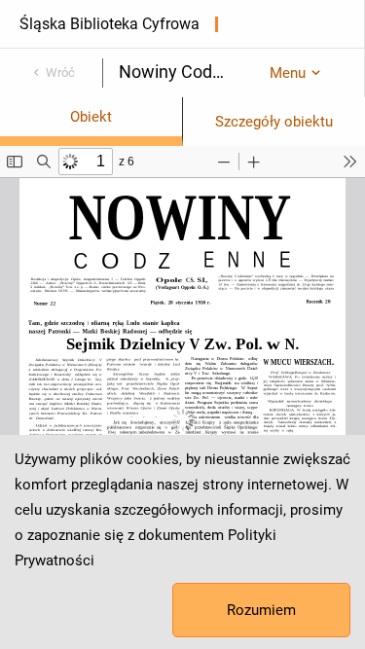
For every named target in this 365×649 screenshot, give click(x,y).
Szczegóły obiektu (274, 121)
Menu (288, 73)
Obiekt (91, 117)
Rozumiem (261, 610)
